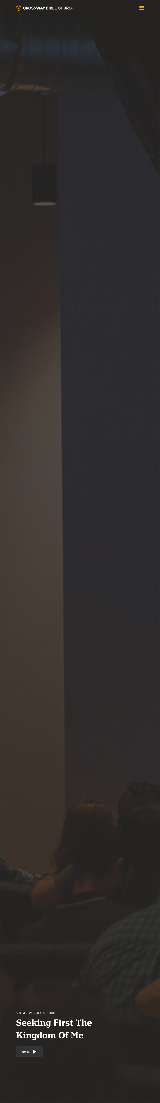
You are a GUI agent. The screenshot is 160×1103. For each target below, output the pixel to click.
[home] (45, 6)
